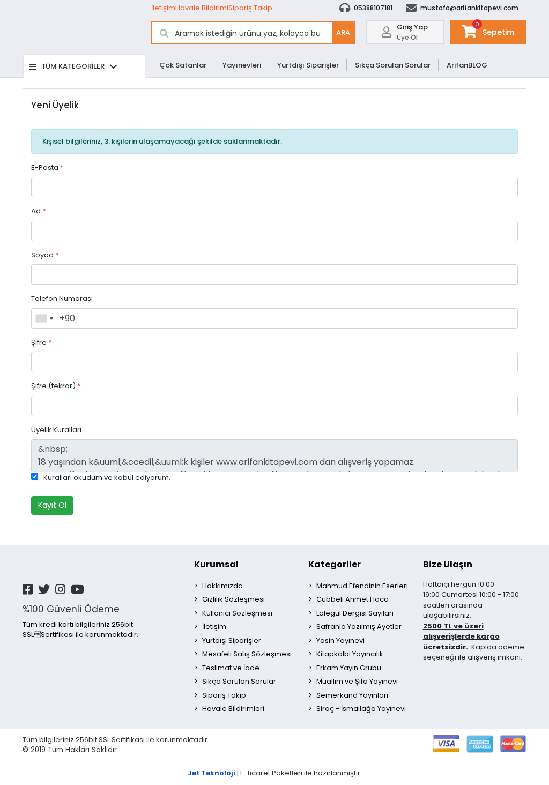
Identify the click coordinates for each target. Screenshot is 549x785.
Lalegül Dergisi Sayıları (355, 613)
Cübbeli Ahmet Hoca (352, 599)
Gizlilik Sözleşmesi (233, 599)
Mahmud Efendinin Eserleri (362, 586)
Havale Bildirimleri (233, 708)
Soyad (44, 255)
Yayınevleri (241, 65)
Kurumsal (216, 564)
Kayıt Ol (52, 505)
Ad (38, 211)
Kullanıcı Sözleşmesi (237, 613)
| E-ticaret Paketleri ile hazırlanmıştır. (275, 773)
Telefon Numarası (62, 298)
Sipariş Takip (250, 8)
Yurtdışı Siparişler (308, 65)
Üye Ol (407, 37)
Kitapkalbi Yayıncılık (349, 654)
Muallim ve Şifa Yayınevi (357, 681)
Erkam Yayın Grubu (348, 668)
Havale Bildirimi (201, 8)
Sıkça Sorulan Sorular (393, 65)
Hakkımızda (222, 586)
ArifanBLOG (467, 65)
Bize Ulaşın (447, 564)
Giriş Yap (412, 27)
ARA (343, 32)
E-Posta (47, 167)
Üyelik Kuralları (56, 430)
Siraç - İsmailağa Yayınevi (361, 708)
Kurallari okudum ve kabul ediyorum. (106, 477)
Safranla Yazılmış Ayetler (359, 626)
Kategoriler (334, 564)
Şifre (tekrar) (55, 386)
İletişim (163, 8)
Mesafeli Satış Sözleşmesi (247, 654)
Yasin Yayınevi (340, 640)
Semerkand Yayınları (352, 695)
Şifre (41, 342)
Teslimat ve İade (230, 668)
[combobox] (44, 318)
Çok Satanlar (182, 65)
